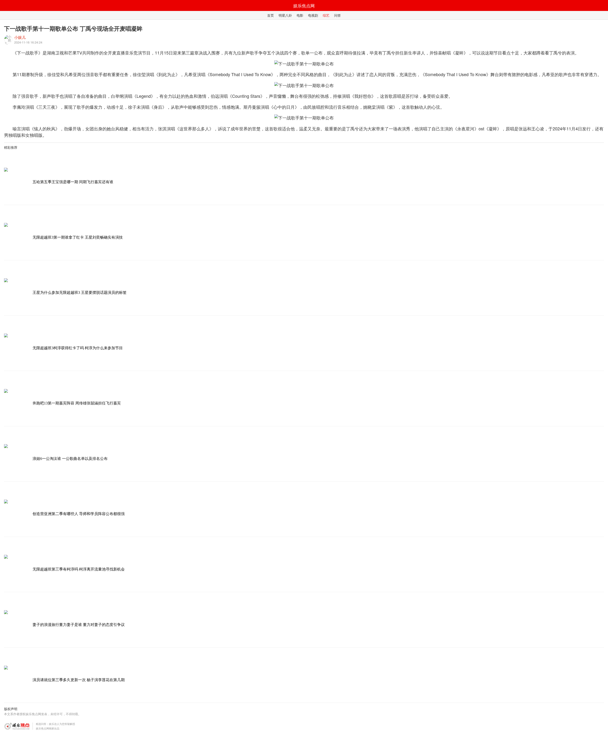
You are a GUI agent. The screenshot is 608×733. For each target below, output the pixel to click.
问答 (337, 15)
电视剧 (313, 15)
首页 (270, 15)
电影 (300, 15)
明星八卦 (285, 15)
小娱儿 (20, 37)
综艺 (326, 15)
